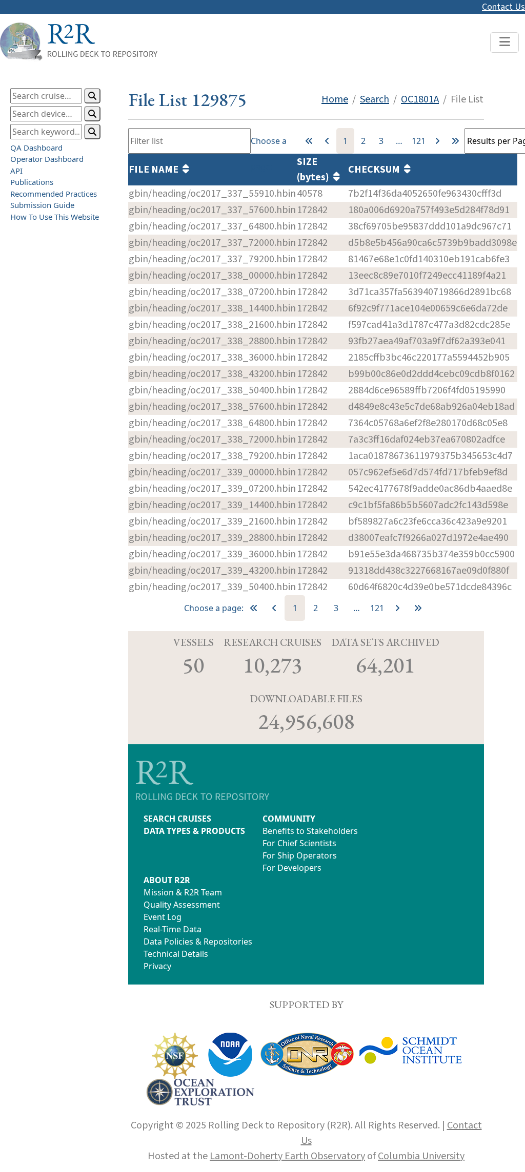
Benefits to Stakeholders (310, 830)
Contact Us (503, 7)
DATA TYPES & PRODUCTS (194, 830)
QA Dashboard (36, 147)
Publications (31, 182)
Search (374, 99)
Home (334, 99)
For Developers (291, 867)
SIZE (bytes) (315, 169)
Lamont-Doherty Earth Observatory (287, 1156)
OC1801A (420, 99)
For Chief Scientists (299, 843)
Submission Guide (42, 205)
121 (419, 140)
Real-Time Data (172, 929)
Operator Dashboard (47, 159)
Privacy (157, 966)
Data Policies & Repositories (198, 941)
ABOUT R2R (167, 880)
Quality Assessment (182, 904)
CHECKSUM (376, 169)
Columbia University (421, 1156)
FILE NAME (156, 169)
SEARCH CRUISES (177, 818)
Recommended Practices (53, 194)
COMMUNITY (288, 818)
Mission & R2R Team (183, 892)
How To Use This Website (54, 217)
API (16, 170)
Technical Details (176, 953)
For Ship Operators (299, 855)
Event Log (162, 917)
